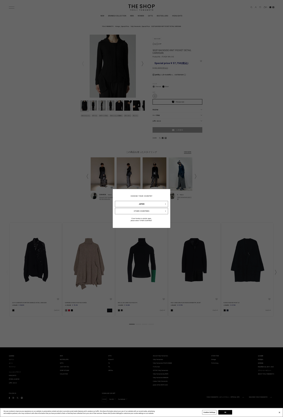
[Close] (279, 412)
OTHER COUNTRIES (141, 211)
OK (225, 412)
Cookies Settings (209, 412)
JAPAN (141, 204)
